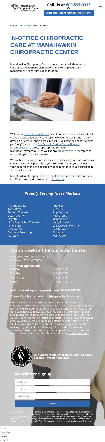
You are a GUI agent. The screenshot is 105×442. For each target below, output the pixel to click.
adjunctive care (67, 151)
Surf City (57, 209)
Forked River (15, 225)
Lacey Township (62, 222)
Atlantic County (17, 205)
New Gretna (59, 215)
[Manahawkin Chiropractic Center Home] (25, 8)
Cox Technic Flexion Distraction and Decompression (45, 145)
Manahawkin (60, 219)
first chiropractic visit (36, 134)
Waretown (14, 235)
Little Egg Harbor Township (24, 222)
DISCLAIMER (27, 419)
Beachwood (15, 229)
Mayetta (13, 219)
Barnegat (58, 232)
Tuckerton (58, 205)
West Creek (59, 235)
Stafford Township (19, 212)
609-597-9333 (78, 4)
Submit (53, 403)
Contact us (57, 179)
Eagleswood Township (66, 225)
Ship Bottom (60, 212)
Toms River (14, 209)
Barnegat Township (20, 232)
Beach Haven (60, 229)
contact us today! (79, 333)
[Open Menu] (100, 8)
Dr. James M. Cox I (35, 421)
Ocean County (16, 215)
